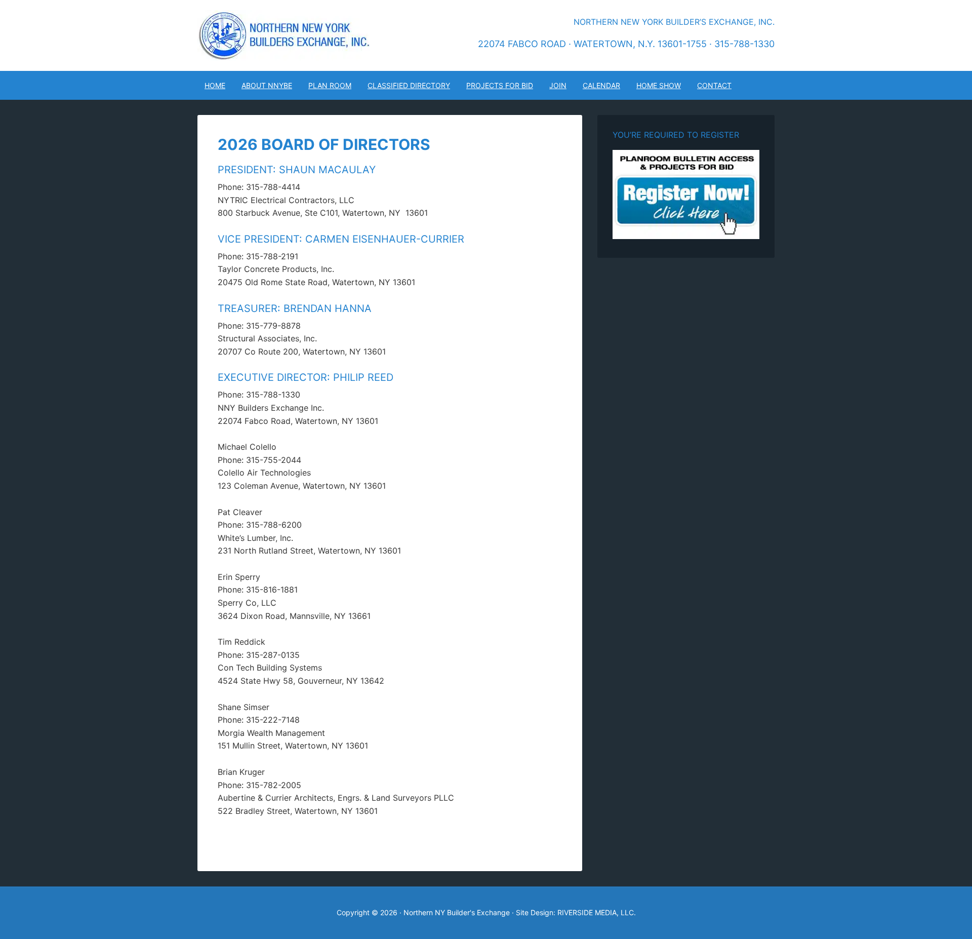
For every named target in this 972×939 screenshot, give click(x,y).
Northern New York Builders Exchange (283, 35)
